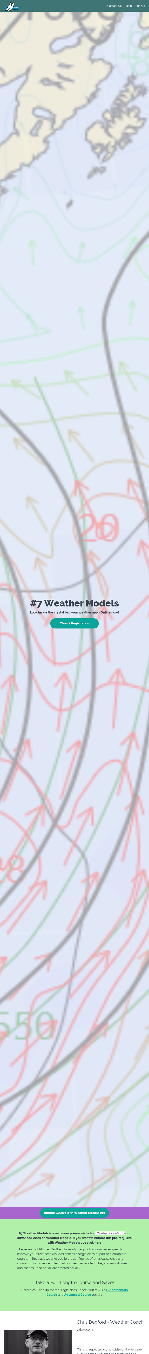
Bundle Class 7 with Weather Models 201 (74, 1213)
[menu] (124, 6)
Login (128, 5)
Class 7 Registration (74, 623)
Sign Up (140, 5)
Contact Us (114, 5)
